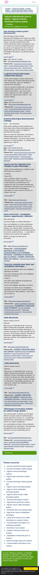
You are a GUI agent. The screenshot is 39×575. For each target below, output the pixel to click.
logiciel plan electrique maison (24, 70)
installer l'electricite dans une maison (19, 258)
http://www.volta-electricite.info (18, 347)
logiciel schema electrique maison (14, 111)
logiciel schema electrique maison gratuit (24, 152)
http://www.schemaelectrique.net (20, 104)
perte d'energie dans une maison (19, 541)
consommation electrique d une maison (15, 249)
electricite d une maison (16, 528)
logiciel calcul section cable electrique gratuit (17, 496)
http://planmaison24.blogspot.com (19, 61)
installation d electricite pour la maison (19, 307)
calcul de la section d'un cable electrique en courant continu (18, 519)
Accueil (5, 553)
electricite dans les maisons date (19, 510)
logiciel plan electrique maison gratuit (20, 109)
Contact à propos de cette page (22, 557)
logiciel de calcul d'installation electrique (18, 514)
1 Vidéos (16, 26)
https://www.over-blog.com (18, 200)
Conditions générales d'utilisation (17, 554)
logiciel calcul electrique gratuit (18, 487)
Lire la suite (8, 57)
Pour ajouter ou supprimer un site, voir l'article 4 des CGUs (17, 560)
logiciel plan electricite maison (18, 502)
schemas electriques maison (18, 500)
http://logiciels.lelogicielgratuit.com (19, 438)
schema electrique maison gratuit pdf (19, 483)
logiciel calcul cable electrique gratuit (18, 506)
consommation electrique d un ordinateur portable (18, 524)
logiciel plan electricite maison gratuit (18, 478)
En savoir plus (9, 573)
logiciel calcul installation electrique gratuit (16, 490)
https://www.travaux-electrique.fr (20, 301)
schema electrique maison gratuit (18, 66)
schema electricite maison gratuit (19, 466)
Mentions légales (16, 553)
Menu (34, 2)
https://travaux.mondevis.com (18, 246)
